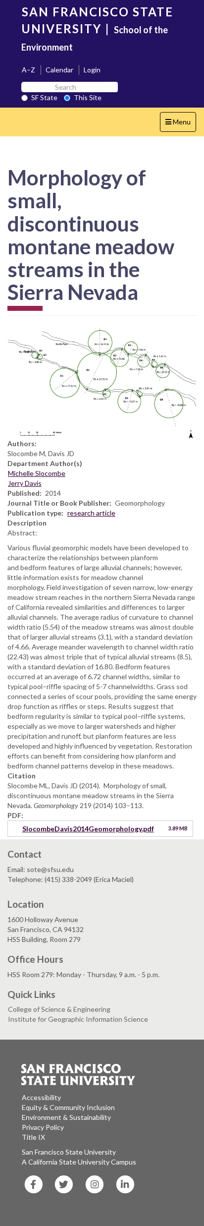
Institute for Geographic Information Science (78, 1019)
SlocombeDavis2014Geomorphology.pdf (88, 828)
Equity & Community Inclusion (68, 1107)
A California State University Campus (79, 1162)
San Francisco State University (69, 1152)
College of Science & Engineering (59, 1009)
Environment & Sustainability (66, 1117)
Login (92, 69)
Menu (180, 124)
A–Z (28, 69)
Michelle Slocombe (36, 473)
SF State (44, 97)
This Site (88, 97)
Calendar (59, 69)
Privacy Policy (43, 1127)
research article (91, 513)
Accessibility (41, 1097)
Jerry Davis (25, 483)
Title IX (33, 1137)
